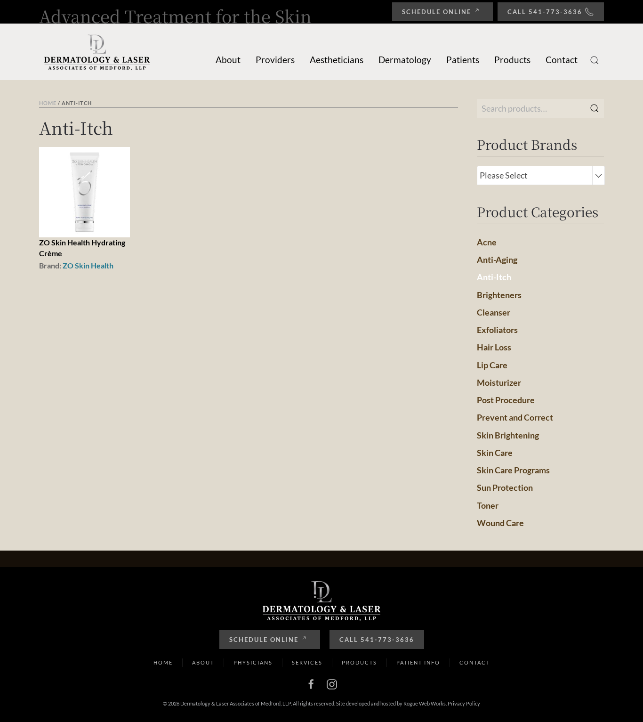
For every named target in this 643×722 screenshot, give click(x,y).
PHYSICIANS (253, 662)
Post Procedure (506, 400)
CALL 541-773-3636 (376, 639)
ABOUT (203, 662)
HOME (163, 662)
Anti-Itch (494, 277)
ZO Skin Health (88, 265)
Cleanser (493, 312)
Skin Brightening (508, 435)
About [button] (228, 59)
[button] (594, 60)
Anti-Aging (497, 259)
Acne (487, 242)
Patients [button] (462, 59)
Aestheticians (336, 59)
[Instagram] (332, 683)
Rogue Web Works (424, 703)
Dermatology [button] (404, 59)
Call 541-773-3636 (544, 12)
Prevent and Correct (515, 417)
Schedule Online (436, 12)
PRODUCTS (359, 662)
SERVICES (307, 662)
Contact (562, 59)
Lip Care (492, 365)
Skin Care (495, 452)
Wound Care (500, 523)
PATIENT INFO (418, 662)
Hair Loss (494, 347)
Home (47, 103)
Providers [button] (275, 59)
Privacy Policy (464, 703)
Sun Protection (505, 487)
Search (594, 108)
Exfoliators (497, 329)
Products (512, 59)
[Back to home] (98, 52)
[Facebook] (311, 683)
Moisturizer (499, 382)
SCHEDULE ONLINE (263, 639)
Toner (487, 505)
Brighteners (499, 295)
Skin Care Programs (513, 470)
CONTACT (474, 662)
